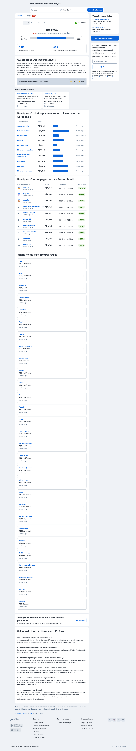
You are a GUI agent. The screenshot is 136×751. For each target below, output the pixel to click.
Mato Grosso (23, 358)
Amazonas (22, 541)
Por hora (47, 23)
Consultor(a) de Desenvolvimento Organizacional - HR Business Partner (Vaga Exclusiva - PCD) (53, 94)
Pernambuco (23, 529)
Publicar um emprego (64, 723)
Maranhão (22, 310)
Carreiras (36, 731)
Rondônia (22, 285)
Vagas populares (86, 723)
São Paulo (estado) (25, 468)
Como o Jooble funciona (41, 726)
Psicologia (21, 161)
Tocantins (22, 504)
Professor (21, 166)
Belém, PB (26, 187)
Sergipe (22, 370)
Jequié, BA (26, 194)
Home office (23, 456)
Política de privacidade (31, 746)
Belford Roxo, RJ (29, 213)
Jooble (123, 747)
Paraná (21, 334)
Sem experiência (23, 131)
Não (81, 82)
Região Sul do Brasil (26, 577)
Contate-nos (80, 620)
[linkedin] (123, 720)
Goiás (21, 492)
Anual (20, 23)
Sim (72, 82)
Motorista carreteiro (24, 171)
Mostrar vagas (80, 126)
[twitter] (119, 720)
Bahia (21, 395)
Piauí (20, 322)
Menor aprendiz (22, 145)
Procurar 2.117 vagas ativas (104, 38)
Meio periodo (22, 135)
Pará (20, 261)
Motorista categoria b (25, 150)
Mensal (26, 23)
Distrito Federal (24, 553)
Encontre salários (86, 726)
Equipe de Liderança (39, 728)
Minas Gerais (23, 480)
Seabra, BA (27, 244)
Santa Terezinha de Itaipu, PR (33, 206)
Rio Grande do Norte (26, 516)
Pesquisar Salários (95, 10)
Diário (40, 23)
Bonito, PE (26, 238)
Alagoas (22, 589)
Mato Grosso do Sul (26, 346)
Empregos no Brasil (39, 737)
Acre (20, 273)
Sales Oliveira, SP (29, 225)
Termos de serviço (16, 746)
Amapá (21, 407)
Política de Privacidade (99, 77)
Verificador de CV (87, 728)
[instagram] (114, 720)
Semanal (33, 23)
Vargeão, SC (27, 200)
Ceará (21, 419)
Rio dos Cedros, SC (29, 232)
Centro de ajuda (38, 734)
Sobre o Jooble (38, 723)
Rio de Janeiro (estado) (27, 565)
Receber (106, 67)
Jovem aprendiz (23, 126)
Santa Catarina (24, 298)
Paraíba (21, 383)
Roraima (22, 601)
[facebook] (110, 720)
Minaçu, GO (27, 219)
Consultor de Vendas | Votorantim (26, 94)
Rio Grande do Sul (25, 443)
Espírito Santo (24, 431)
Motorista (20, 140)
